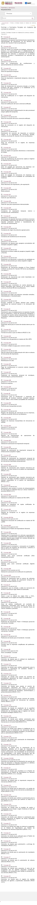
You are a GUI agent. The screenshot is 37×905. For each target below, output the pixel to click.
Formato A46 (7, 364)
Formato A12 (7, 68)
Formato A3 (7, 216)
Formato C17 (7, 725)
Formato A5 (7, 393)
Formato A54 (7, 432)
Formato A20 (7, 139)
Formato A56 (7, 447)
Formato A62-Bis (8, 517)
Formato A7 (7, 585)
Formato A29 (7, 208)
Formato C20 (7, 777)
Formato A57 (7, 455)
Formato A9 (7, 601)
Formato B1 (7, 612)
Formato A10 (7, 46)
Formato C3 (7, 823)
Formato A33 (7, 248)
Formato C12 (7, 673)
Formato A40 (7, 321)
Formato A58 (7, 464)
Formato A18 (7, 115)
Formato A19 (7, 122)
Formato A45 (7, 357)
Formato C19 (7, 744)
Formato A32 (7, 240)
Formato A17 (7, 107)
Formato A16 (7, 100)
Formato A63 (7, 525)
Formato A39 (7, 299)
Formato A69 (7, 575)
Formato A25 (7, 181)
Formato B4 (7, 634)
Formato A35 (7, 264)
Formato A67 (7, 560)
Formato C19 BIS (8, 758)
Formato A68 (7, 568)
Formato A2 (7, 130)
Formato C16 (7, 716)
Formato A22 (7, 155)
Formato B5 (7, 641)
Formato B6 (7, 649)
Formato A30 (7, 227)
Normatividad (5, 23)
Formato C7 (7, 857)
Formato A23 (7, 163)
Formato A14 (7, 83)
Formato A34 (7, 256)
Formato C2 (7, 768)
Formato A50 (7, 403)
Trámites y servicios (8, 8)
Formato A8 (7, 593)
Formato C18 (7, 736)
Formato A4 (7, 309)
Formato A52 (7, 417)
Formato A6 (7, 485)
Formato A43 (7, 342)
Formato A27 (7, 194)
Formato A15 (7, 92)
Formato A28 (7, 201)
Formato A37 (7, 282)
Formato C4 (7, 833)
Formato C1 (7, 656)
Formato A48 (7, 380)
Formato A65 (7, 543)
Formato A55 (7, 440)
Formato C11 (7, 664)
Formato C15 (7, 705)
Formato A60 (7, 494)
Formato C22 (7, 795)
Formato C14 (7, 695)
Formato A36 (7, 274)
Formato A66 (7, 552)
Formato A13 (7, 75)
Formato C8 (7, 865)
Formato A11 (7, 60)
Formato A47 (7, 372)
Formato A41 (7, 329)
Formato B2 (7, 618)
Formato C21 (7, 785)
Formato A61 (7, 501)
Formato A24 (7, 172)
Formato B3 (7, 626)
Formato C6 (7, 849)
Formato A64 (7, 532)
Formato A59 (7, 474)
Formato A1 (7, 37)
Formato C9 (7, 876)
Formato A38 (7, 291)
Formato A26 (7, 188)
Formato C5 (7, 841)
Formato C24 (7, 814)
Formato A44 (7, 349)
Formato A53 (7, 425)
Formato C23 (7, 804)
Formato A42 (7, 336)
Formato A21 (7, 147)
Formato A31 (7, 233)
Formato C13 (7, 683)
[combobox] (18, 13)
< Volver (32, 25)
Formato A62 (7, 509)
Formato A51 (7, 409)
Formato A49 (7, 387)
